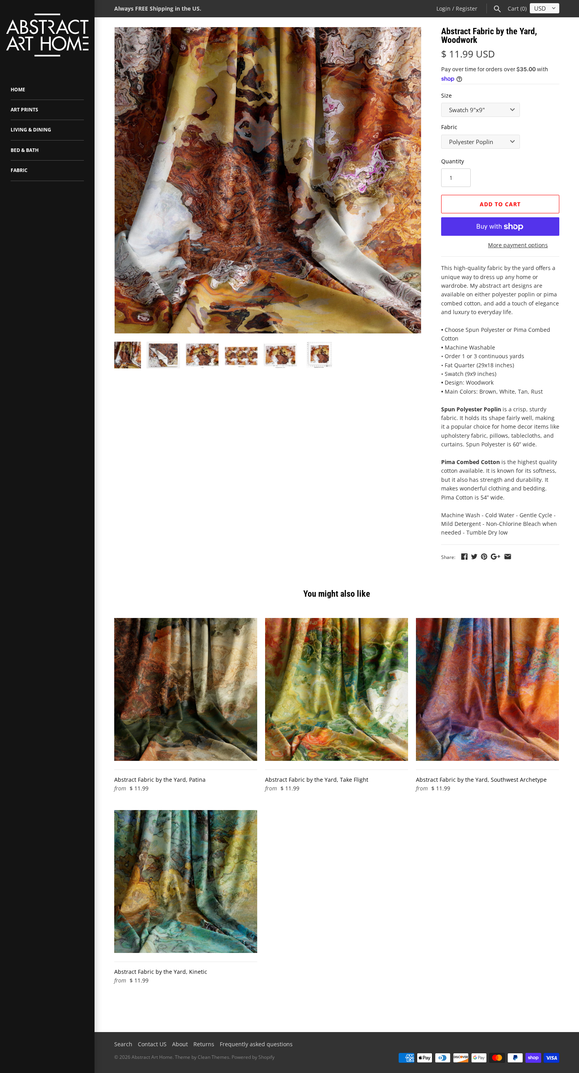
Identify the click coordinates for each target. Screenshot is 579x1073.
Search (123, 1044)
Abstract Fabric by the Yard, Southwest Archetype (481, 779)
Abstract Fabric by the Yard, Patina (160, 779)
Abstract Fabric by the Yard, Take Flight (316, 779)
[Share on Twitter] (474, 556)
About (180, 1044)
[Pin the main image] (484, 556)
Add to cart (500, 204)
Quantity (452, 161)
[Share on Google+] (495, 556)
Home (18, 89)
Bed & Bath (25, 150)
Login (443, 8)
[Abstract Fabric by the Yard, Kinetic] (185, 881)
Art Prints (24, 109)
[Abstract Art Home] (47, 36)
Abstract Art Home (152, 1057)
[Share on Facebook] (464, 556)
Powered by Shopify (253, 1057)
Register (466, 8)
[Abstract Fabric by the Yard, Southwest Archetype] (487, 689)
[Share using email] (508, 556)
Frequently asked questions (256, 1044)
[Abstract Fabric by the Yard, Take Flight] (336, 689)
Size (446, 95)
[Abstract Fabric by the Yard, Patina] (185, 689)
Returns (203, 1044)
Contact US (152, 1044)
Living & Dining (31, 129)
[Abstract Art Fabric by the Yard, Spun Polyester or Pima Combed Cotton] (268, 180)
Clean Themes (213, 1057)
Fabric (19, 170)
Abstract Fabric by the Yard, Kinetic (160, 971)
